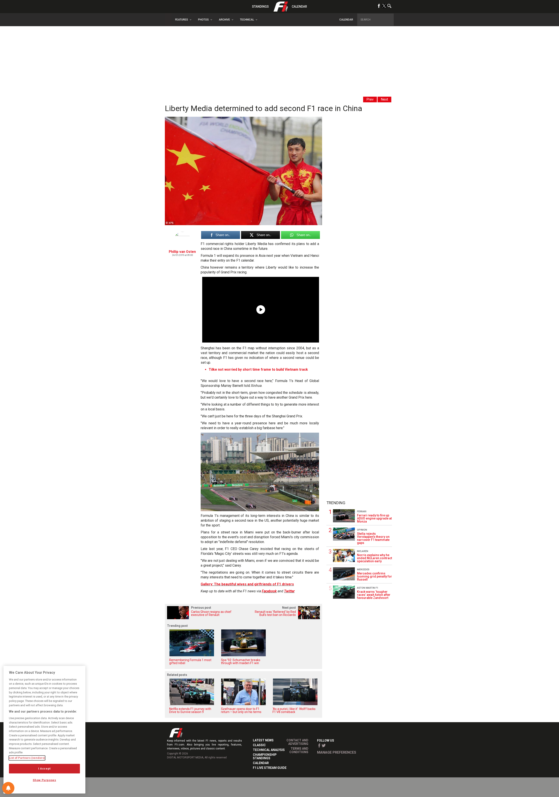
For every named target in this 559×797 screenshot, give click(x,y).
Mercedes (363, 569)
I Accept (44, 768)
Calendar (299, 6)
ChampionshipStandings (265, 756)
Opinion (362, 529)
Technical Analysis (269, 750)
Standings (260, 6)
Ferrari (361, 511)
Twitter (289, 591)
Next (384, 99)
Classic (259, 745)
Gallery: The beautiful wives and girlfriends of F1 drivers (247, 584)
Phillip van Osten (182, 252)
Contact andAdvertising (297, 742)
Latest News (263, 740)
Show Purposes (44, 780)
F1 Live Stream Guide (269, 768)
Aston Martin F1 (367, 587)
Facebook (269, 591)
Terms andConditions (298, 750)
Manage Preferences (336, 752)
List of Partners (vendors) (27, 757)
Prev (370, 99)
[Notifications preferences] (8, 788)
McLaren (362, 551)
